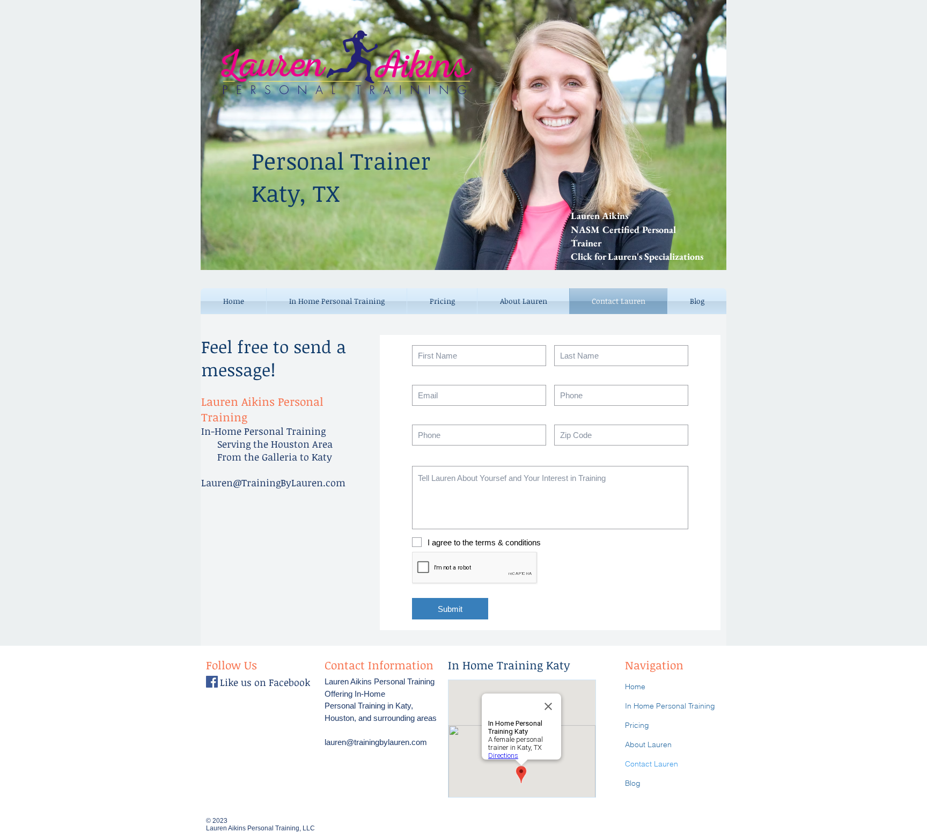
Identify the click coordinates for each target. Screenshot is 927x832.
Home (635, 686)
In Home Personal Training (670, 706)
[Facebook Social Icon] (212, 682)
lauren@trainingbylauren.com (376, 742)
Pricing (637, 725)
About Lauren (648, 744)
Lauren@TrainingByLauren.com (273, 482)
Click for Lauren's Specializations (637, 256)
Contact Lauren (651, 764)
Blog (633, 783)
